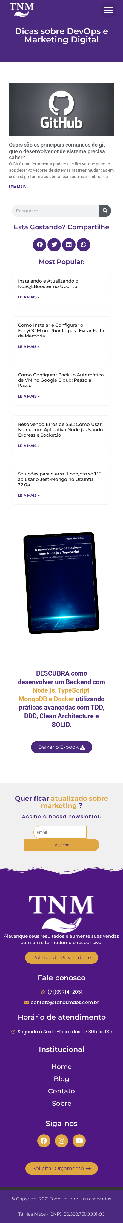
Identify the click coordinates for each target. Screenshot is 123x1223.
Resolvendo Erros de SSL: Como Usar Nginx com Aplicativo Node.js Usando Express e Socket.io (60, 429)
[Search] (105, 211)
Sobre (61, 1103)
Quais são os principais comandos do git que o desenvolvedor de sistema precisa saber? (57, 151)
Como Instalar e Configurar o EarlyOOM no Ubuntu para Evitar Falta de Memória (61, 330)
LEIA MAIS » (18, 187)
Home (61, 1067)
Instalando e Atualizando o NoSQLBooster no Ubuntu (48, 283)
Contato (61, 1091)
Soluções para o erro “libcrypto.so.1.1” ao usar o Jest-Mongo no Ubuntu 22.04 (59, 479)
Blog (61, 1079)
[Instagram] (61, 1140)
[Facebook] (43, 1140)
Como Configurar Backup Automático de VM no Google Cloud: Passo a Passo (61, 380)
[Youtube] (79, 1140)
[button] (108, 10)
